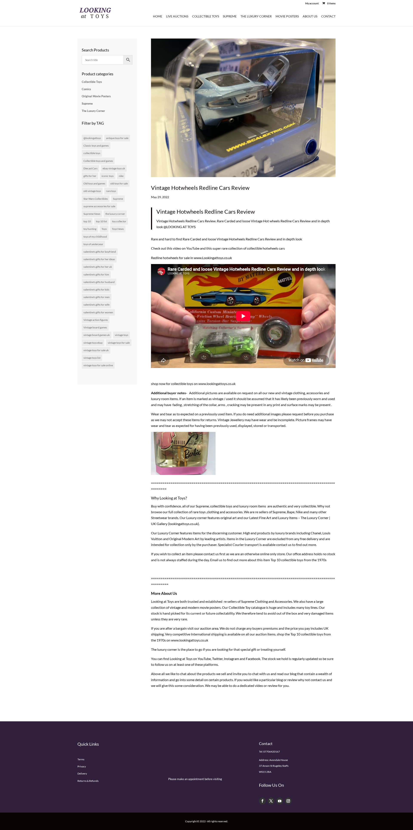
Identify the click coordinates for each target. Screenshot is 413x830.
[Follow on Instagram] (288, 801)
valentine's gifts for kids (96, 289)
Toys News (118, 228)
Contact (328, 16)
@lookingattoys (92, 138)
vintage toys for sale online (98, 365)
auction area (209, 628)
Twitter (217, 659)
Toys (104, 228)
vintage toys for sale (119, 342)
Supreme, (203, 506)
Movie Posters (287, 16)
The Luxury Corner (256, 16)
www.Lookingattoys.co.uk (213, 258)
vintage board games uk (96, 335)
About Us (310, 16)
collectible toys (221, 506)
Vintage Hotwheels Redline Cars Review (200, 187)
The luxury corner (164, 649)
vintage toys (121, 335)
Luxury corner (196, 518)
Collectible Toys (205, 16)
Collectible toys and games (98, 160)
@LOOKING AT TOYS (179, 227)
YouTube (204, 659)
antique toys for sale (117, 138)
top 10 (87, 221)
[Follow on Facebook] (262, 801)
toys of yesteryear (93, 244)
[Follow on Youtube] (279, 801)
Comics (86, 89)
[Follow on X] (271, 801)
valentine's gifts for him (96, 274)
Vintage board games (95, 327)
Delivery (82, 773)
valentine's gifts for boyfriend (99, 251)
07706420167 (271, 751)
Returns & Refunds (88, 780)
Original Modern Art (184, 539)
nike (121, 176)
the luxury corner (115, 213)
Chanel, (316, 533)
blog (293, 674)
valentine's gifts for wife (96, 304)
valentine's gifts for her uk (97, 266)
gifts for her (89, 176)
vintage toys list (91, 357)
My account (312, 3)
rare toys (199, 512)
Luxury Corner (168, 533)
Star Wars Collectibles (95, 198)
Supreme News (91, 213)
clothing (213, 512)
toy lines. (311, 607)
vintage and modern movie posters (195, 607)
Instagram (231, 659)
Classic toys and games (96, 145)
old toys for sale (119, 183)
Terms (80, 759)
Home (157, 16)
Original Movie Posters (96, 96)
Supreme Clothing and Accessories (266, 601)
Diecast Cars (90, 168)
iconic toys (108, 176)
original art (228, 518)
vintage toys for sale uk (96, 350)
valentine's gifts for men (96, 297)
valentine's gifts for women (98, 312)
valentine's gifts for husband (99, 282)
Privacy (81, 766)
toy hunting (89, 228)
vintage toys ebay (93, 342)
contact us (318, 680)
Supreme (230, 16)
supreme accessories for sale (99, 206)
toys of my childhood (95, 236)
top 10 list (101, 221)
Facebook (253, 659)
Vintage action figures (95, 319)
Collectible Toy (239, 607)
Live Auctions (177, 16)
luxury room (248, 506)
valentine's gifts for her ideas (99, 259)
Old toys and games (94, 183)
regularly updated (305, 659)
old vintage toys (92, 191)
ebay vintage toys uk (114, 168)
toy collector (119, 221)
